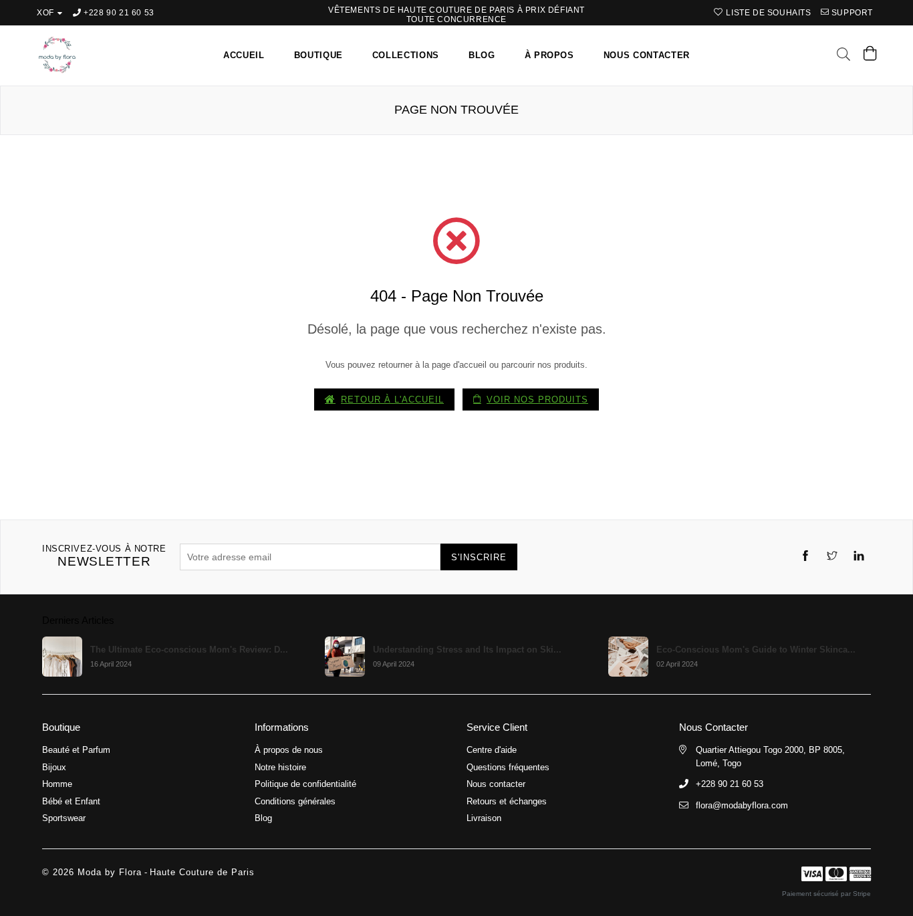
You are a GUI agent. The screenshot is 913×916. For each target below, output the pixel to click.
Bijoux (54, 767)
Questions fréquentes (508, 767)
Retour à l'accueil (392, 399)
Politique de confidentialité (305, 784)
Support (851, 12)
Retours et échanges (507, 801)
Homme (57, 784)
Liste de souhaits (767, 12)
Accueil (244, 55)
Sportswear (64, 818)
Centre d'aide (492, 750)
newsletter (104, 556)
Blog (482, 55)
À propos (549, 55)
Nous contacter (647, 55)
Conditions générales (295, 801)
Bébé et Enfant (71, 801)
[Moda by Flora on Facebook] (805, 557)
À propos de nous (289, 750)
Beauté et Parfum (76, 750)
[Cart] (870, 56)
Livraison (484, 818)
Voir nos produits (537, 399)
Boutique (318, 55)
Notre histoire (280, 767)
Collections (405, 55)
